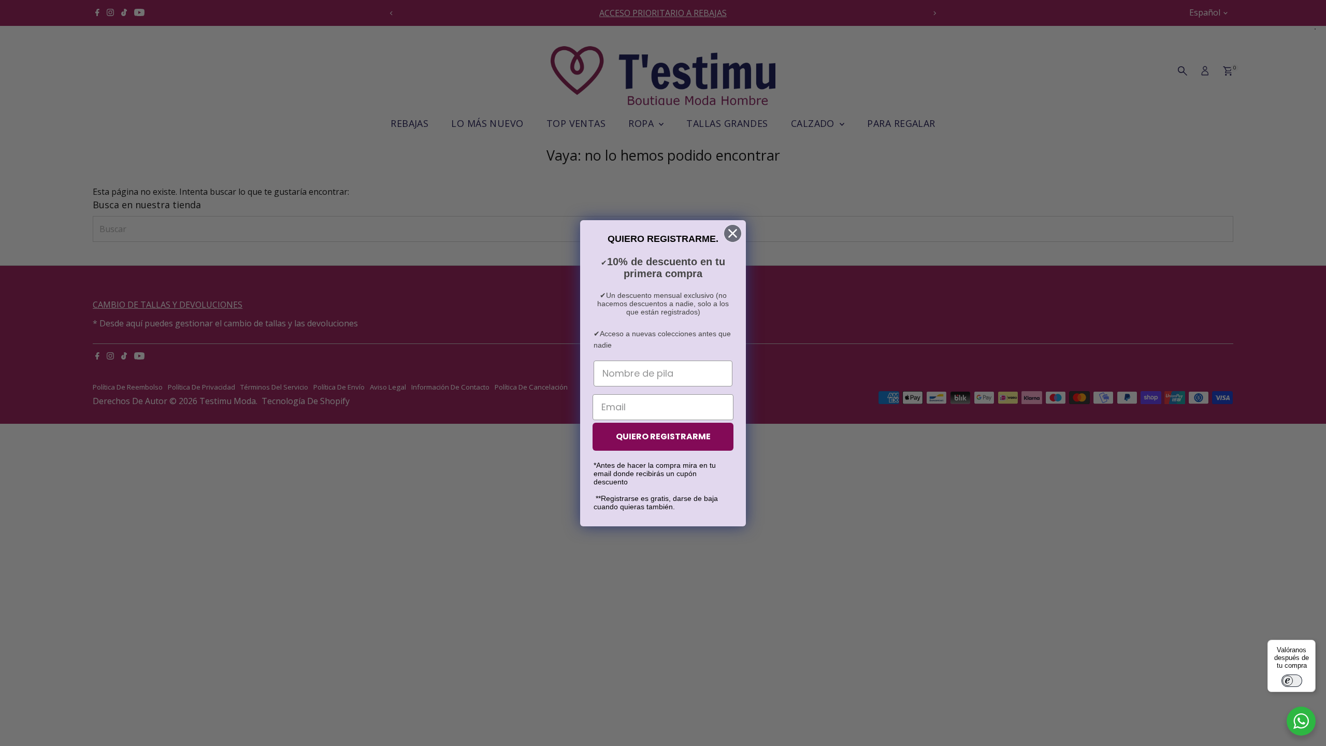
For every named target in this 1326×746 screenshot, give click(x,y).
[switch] (1291, 681)
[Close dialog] (733, 233)
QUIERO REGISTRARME (663, 436)
